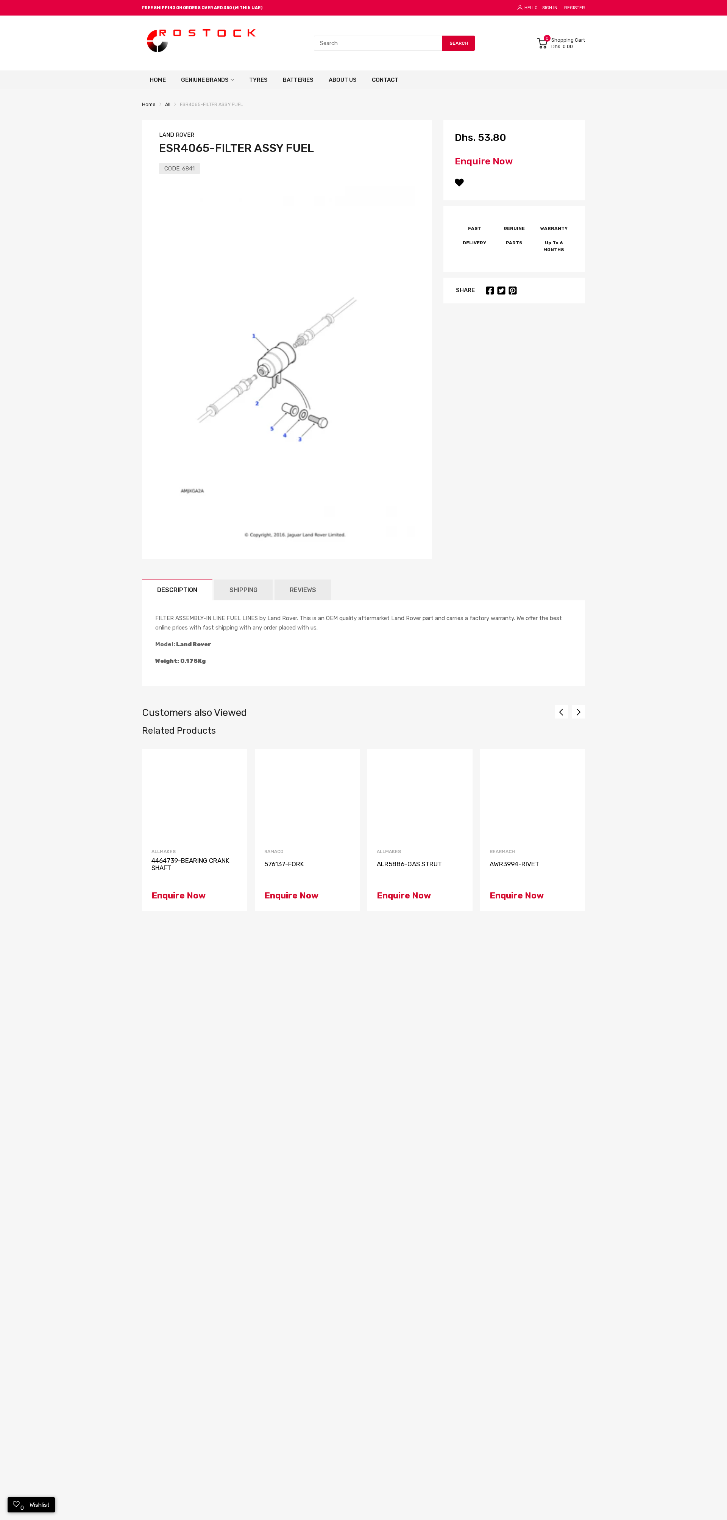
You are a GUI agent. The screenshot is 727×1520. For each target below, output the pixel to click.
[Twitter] (501, 290)
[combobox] (378, 43)
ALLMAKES (163, 851)
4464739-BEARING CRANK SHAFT (190, 864)
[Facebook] (490, 290)
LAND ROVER (176, 134)
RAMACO (274, 851)
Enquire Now (484, 161)
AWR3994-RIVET (514, 864)
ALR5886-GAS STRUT (409, 864)
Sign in (549, 7)
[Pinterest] (512, 290)
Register (574, 7)
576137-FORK (284, 864)
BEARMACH (502, 851)
